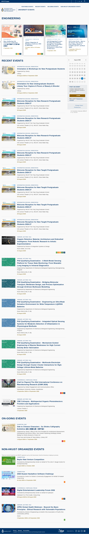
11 (75, 72)
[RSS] (68, 111)
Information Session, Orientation (27, 66)
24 (72, 78)
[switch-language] (85, 1)
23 (70, 78)
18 (75, 75)
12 (77, 72)
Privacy (15, 530)
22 (84, 75)
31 (82, 65)
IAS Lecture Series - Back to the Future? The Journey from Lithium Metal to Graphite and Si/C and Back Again (77, 44)
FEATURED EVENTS (27, 6)
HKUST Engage (5, 1)
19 (77, 75)
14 (82, 72)
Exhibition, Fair (21, 424)
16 (70, 75)
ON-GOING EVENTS (53, 6)
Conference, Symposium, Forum (27, 380)
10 (72, 72)
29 (77, 65)
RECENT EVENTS (40, 6)
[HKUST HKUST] (8, 10)
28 (75, 65)
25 (75, 78)
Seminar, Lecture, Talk (53, 39)
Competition (21, 457)
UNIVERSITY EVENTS (26, 10)
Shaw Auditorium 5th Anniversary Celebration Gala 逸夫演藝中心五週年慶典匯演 (11, 44)
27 (72, 65)
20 (79, 75)
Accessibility (26, 530)
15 (84, 72)
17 (72, 75)
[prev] (69, 60)
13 (79, 72)
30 (79, 65)
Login (78, 95)
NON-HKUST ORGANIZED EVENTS (71, 6)
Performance (7, 39)
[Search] (85, 7)
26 (70, 65)
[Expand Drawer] (73, 1)
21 (82, 75)
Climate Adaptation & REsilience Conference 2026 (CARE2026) (33, 44)
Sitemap (20, 530)
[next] (85, 60)
